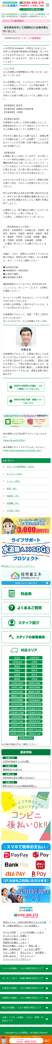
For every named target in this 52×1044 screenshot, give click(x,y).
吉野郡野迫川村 (34, 725)
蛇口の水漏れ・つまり (14, 946)
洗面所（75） (13, 496)
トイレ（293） (14, 481)
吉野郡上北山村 (17, 734)
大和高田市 (34, 658)
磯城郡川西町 (34, 691)
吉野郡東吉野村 (26, 738)
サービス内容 (9, 932)
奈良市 (17, 658)
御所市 (34, 670)
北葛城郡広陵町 (17, 713)
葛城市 (17, 679)
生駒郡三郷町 (17, 687)
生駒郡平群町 (34, 683)
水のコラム (25, 952)
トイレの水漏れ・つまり (32, 932)
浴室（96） (12, 488)
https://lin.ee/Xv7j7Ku (14, 440)
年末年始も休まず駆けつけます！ (19, 778)
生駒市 (17, 675)
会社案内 (39, 952)
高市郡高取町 (17, 704)
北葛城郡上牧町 (17, 708)
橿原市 (17, 666)
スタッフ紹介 (9, 952)
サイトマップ (26, 956)
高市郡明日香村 (34, 704)
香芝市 (34, 675)
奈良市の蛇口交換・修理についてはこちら (28, 401)
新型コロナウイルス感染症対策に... (20, 786)
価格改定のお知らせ (12, 769)
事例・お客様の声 (11, 949)
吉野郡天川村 (17, 725)
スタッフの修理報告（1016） (21, 467)
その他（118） (14, 510)
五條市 (17, 670)
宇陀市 (34, 679)
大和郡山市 (17, 662)
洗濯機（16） (13, 503)
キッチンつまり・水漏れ (15, 936)
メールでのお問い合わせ (31, 9)
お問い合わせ (9, 956)
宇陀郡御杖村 (34, 700)
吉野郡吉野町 (17, 717)
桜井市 (34, 666)
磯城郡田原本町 (34, 696)
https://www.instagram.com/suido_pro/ (22, 450)
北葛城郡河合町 (34, 713)
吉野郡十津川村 (17, 729)
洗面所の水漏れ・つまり (15, 942)
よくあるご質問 (32, 949)
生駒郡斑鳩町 (34, 687)
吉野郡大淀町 (34, 717)
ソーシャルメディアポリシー (17, 959)
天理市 (34, 662)
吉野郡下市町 (17, 721)
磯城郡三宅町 (17, 696)
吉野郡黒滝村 (34, 721)
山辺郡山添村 (17, 683)
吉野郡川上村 (34, 734)
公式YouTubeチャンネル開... (16, 761)
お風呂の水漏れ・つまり (15, 939)
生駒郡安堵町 (17, 691)
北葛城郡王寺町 (34, 708)
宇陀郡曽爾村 (17, 700)
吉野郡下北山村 (34, 729)
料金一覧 (33, 946)
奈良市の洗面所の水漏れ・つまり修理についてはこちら (28, 387)
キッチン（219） (15, 474)
